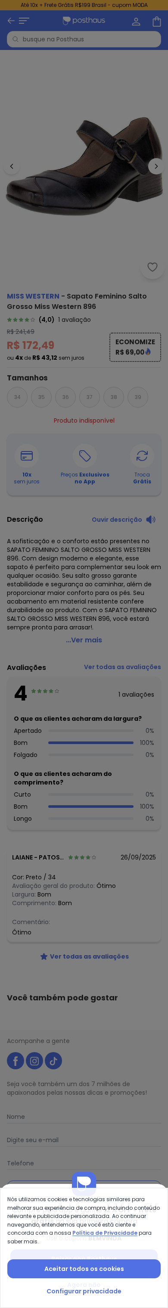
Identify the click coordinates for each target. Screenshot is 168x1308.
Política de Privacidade (104, 1232)
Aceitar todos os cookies (84, 1268)
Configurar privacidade (84, 1291)
